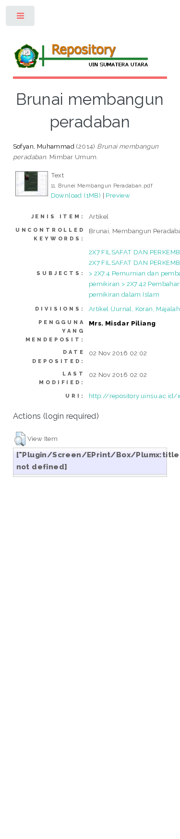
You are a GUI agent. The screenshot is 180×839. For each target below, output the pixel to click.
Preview (118, 195)
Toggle (21, 18)
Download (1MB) (76, 195)
